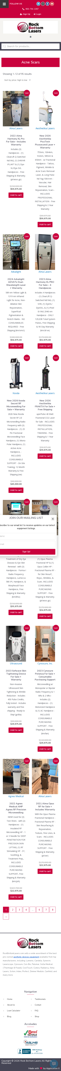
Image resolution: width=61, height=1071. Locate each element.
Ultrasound (16, 663)
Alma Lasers (16, 128)
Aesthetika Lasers (45, 128)
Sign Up (26, 14)
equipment (34, 957)
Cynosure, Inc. (45, 663)
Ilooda (16, 393)
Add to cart (16, 195)
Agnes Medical (16, 796)
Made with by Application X (44, 1068)
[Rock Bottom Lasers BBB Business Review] (30, 1051)
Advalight (16, 271)
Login (38, 14)
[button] (53, 519)
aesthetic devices (21, 957)
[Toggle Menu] (4, 4)
